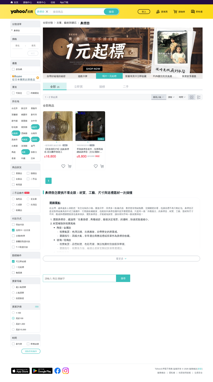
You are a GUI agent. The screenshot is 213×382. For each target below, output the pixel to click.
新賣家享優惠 (189, 76)
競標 (102, 86)
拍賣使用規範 (185, 372)
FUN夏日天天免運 (162, 76)
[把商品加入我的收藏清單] (63, 166)
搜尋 (123, 278)
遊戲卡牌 (82, 76)
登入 (144, 11)
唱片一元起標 (109, 75)
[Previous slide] (45, 126)
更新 (200, 368)
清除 (37, 306)
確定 (33, 53)
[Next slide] (71, 126)
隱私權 (172, 372)
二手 (126, 86)
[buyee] (25, 78)
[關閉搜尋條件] (47, 11)
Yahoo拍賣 (21, 11)
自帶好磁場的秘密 (56, 76)
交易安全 (198, 372)
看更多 (119, 258)
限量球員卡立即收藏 (135, 76)
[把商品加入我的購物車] (69, 166)
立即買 (78, 86)
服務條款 (161, 372)
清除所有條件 (31, 351)
